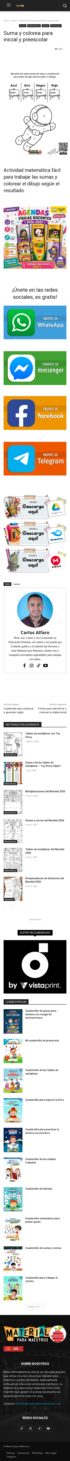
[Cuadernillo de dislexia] (13, 1199)
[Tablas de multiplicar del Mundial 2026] (13, 860)
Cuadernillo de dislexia (38, 1188)
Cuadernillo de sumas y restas (43, 1248)
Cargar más (34, 1306)
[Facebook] (18, 58)
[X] (26, 58)
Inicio (6, 20)
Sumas (45, 25)
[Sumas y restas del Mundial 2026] (13, 831)
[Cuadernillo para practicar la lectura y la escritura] (13, 1140)
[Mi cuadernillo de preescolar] (13, 1051)
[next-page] (11, 906)
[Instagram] (31, 665)
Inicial (14, 20)
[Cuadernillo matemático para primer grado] (13, 1229)
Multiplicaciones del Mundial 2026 (45, 791)
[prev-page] (6, 906)
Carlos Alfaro (35, 632)
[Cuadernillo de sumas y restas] (13, 1258)
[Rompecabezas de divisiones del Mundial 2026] (13, 889)
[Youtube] (45, 665)
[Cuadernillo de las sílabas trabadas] (13, 1170)
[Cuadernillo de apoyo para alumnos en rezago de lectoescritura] (13, 1021)
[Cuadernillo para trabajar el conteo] (13, 1288)
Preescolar (55, 25)
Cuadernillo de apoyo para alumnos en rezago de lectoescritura (40, 1014)
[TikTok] (38, 665)
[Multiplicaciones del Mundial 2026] (13, 802)
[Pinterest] (35, 58)
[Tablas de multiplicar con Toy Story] (13, 744)
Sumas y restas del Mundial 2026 (44, 820)
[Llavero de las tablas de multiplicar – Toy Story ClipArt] (13, 773)
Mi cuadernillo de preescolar (42, 1040)
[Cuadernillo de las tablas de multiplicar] (13, 1081)
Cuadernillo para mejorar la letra (44, 1099)
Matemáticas (34, 25)
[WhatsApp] (43, 58)
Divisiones (9, 899)
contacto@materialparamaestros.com (38, 1403)
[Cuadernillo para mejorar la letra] (13, 1110)
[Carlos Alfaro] (35, 610)
